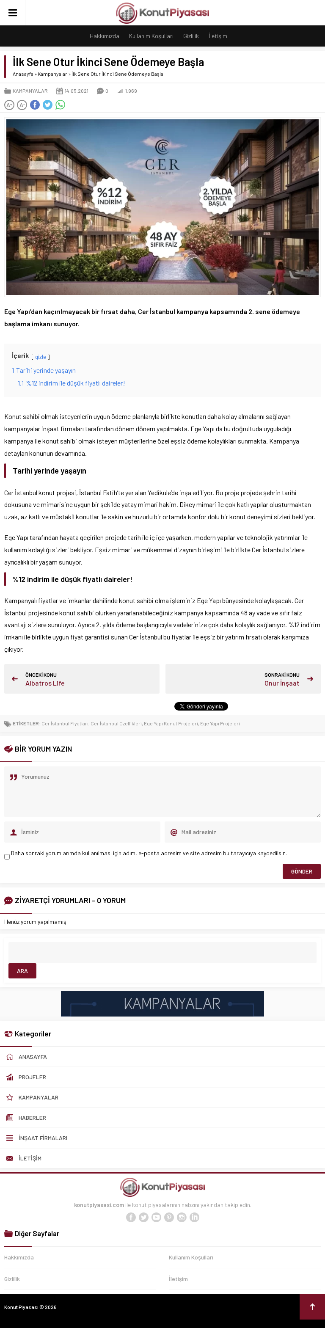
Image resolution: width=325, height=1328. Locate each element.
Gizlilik (191, 35)
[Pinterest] (169, 1217)
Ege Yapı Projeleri (220, 723)
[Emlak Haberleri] (162, 1013)
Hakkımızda (104, 35)
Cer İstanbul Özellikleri (116, 723)
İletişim (218, 35)
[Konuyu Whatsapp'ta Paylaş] (60, 105)
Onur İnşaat (282, 683)
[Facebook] (131, 1217)
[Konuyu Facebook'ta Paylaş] (35, 105)
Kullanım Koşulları (151, 35)
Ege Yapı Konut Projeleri (171, 723)
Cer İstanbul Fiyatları (64, 723)
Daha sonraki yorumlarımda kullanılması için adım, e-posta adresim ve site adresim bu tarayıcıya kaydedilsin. (149, 853)
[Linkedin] (194, 1217)
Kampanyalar (52, 74)
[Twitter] (143, 1217)
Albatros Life (45, 683)
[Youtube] (156, 1217)
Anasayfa (23, 74)
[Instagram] (181, 1217)
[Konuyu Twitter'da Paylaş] (47, 105)
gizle (40, 356)
